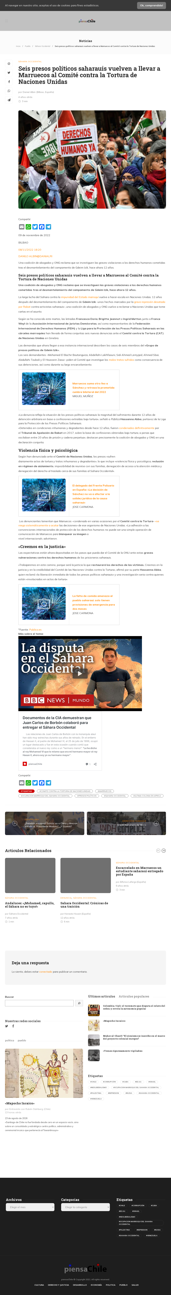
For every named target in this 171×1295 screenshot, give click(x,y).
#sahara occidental (115, 796)
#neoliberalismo (98, 1087)
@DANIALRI (44, 256)
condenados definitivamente (136, 428)
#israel (152, 1082)
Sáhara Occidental (42, 46)
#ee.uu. (138, 1082)
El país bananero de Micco (131, 824)
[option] (30, 891)
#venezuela (96, 1099)
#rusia (129, 1093)
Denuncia (66, 898)
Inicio (18, 46)
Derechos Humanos (134, 821)
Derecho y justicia (58, 1285)
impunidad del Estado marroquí (80, 297)
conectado (45, 971)
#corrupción (109, 1082)
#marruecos (104, 791)
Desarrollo (80, 1285)
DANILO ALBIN (27, 256)
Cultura (39, 1285)
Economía (96, 1285)
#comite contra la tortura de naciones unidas (65, 791)
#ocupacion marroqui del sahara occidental (45, 796)
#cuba (125, 1082)
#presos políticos (86, 796)
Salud (135, 1285)
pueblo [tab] (22, 1040)
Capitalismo (32, 819)
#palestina (95, 1093)
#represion (113, 1093)
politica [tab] (9, 1040)
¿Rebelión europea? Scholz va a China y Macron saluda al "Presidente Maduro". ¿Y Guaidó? (51, 825)
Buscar (9, 996)
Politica (110, 1285)
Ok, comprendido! (151, 5)
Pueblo (27, 46)
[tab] (101, 996)
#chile (93, 1082)
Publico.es (35, 629)
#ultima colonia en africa (147, 796)
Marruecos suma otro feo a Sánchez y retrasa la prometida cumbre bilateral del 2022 (93, 388)
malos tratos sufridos (121, 359)
